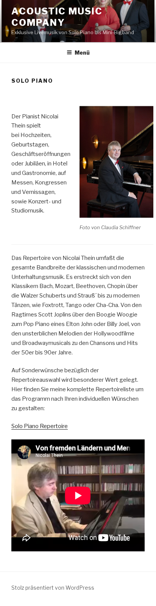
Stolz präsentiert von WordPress (52, 587)
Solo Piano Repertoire (39, 426)
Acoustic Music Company (57, 17)
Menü (82, 52)
